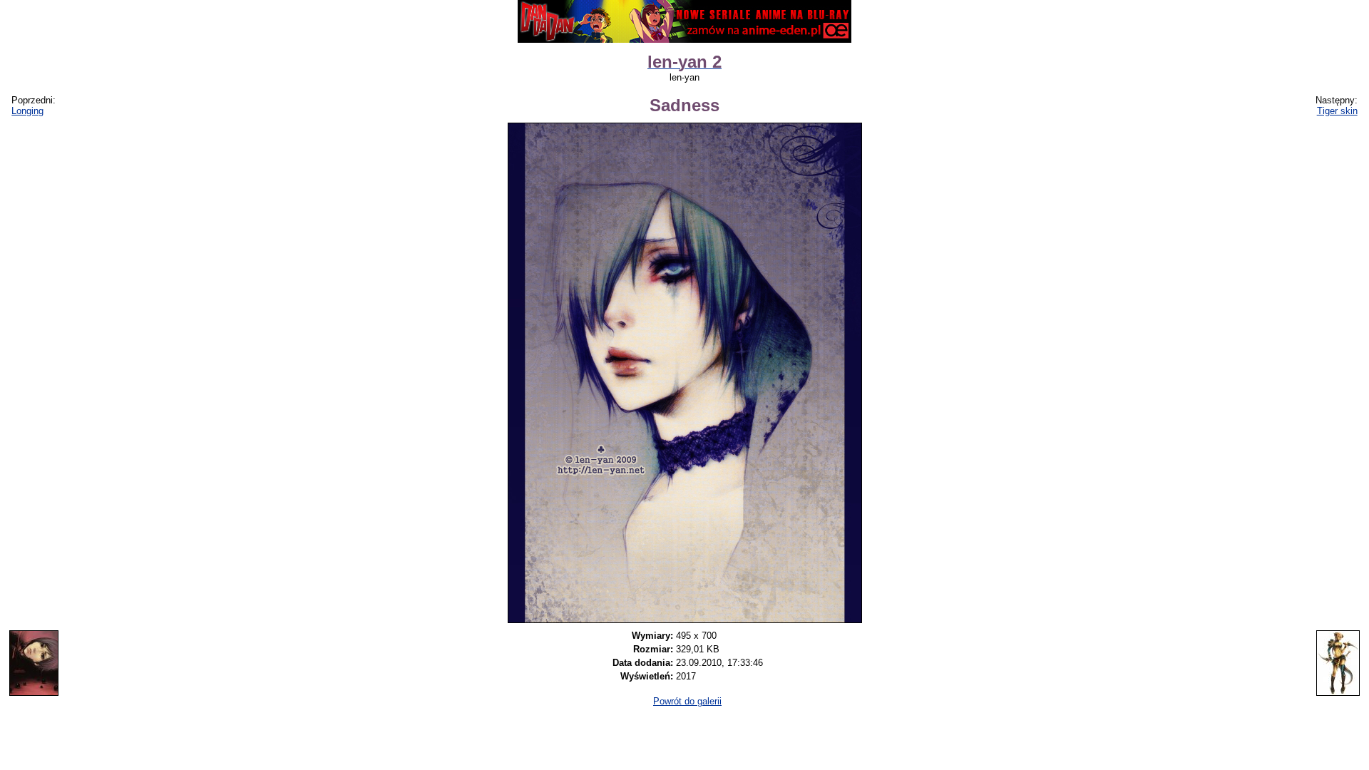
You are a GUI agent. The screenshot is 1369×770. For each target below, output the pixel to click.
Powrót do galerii (687, 701)
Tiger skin (1337, 111)
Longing (27, 111)
